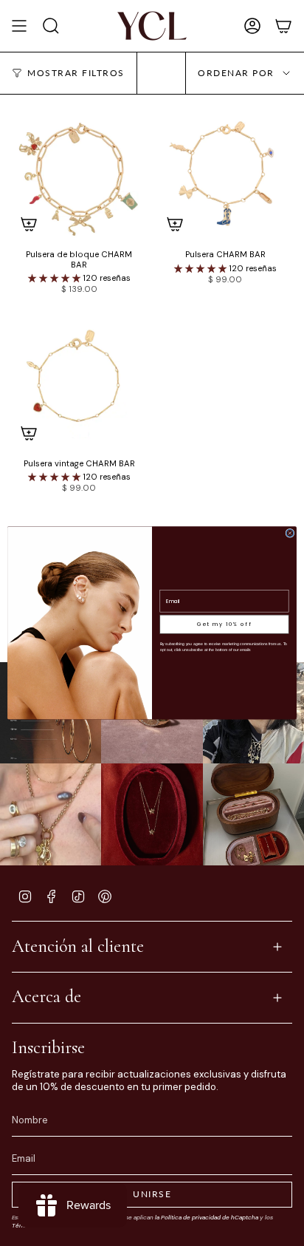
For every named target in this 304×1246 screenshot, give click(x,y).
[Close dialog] (290, 533)
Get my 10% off (224, 624)
